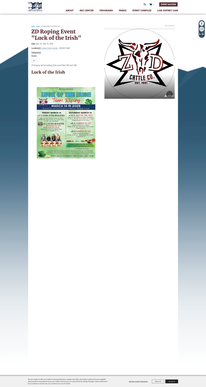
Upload (170, 95)
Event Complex (141, 10)
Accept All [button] (171, 381)
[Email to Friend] (34, 60)
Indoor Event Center (50, 48)
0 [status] (153, 4)
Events (33, 26)
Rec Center (87, 10)
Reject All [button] (158, 381)
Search (145, 4)
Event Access (168, 4)
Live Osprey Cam (167, 10)
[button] (139, 64)
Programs (106, 10)
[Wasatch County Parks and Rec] (35, 6)
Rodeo (38, 26)
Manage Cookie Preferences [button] (138, 381)
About (70, 10)
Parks (122, 10)
